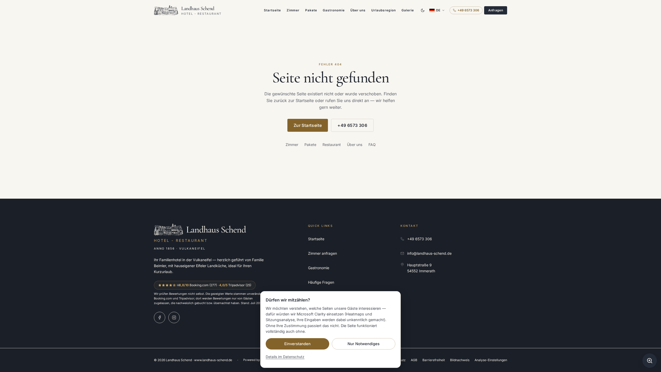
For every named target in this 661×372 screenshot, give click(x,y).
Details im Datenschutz (285, 357)
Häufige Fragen (321, 282)
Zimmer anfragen (322, 253)
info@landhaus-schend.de (429, 253)
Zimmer (293, 10)
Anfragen (495, 10)
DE (438, 10)
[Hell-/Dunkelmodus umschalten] (423, 10)
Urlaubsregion (383, 10)
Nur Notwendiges (364, 344)
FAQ (372, 144)
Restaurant (331, 144)
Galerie (408, 10)
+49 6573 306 (468, 10)
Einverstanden (297, 344)
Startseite (272, 10)
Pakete (311, 10)
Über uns (358, 10)
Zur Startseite (308, 125)
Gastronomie (334, 10)
